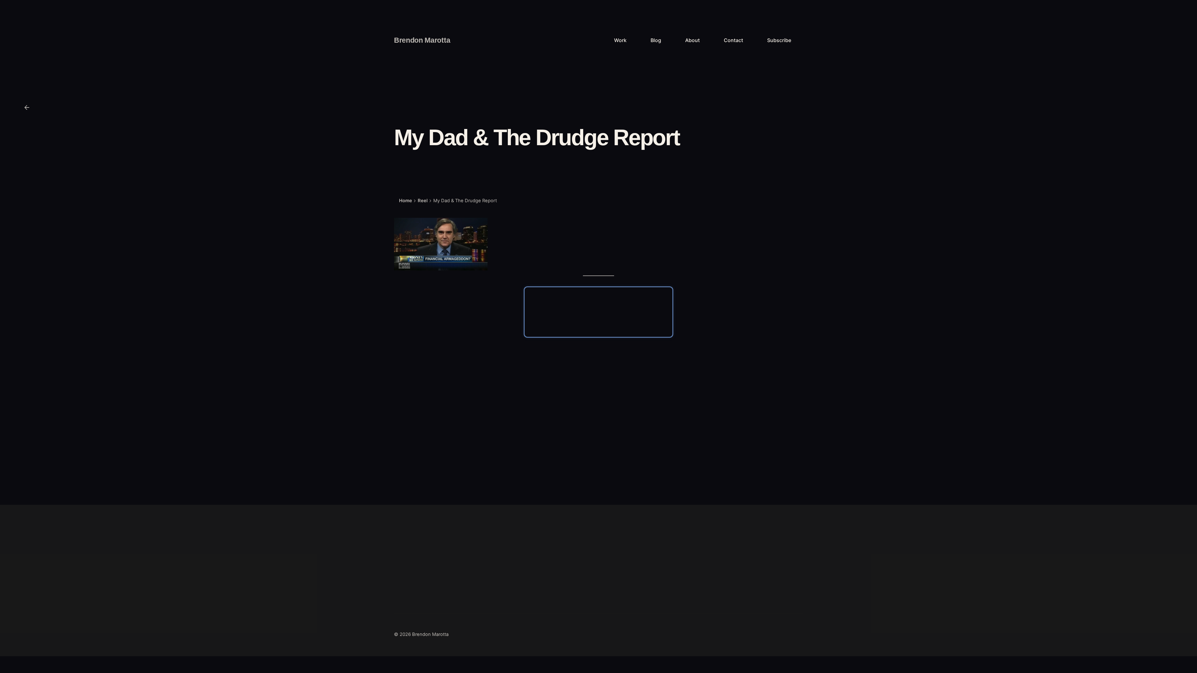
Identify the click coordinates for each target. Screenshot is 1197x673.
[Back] (27, 107)
